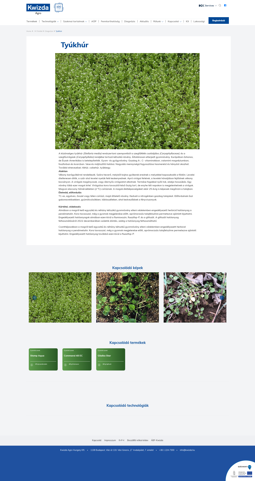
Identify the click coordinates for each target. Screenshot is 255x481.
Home (28, 31)
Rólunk (157, 21)
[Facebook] (225, 5)
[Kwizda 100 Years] (59, 7)
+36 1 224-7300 (166, 450)
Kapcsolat (173, 21)
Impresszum (110, 440)
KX (187, 21)
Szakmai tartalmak (73, 21)
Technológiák (49, 21)
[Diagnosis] (60, 297)
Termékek (31, 21)
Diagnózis (129, 21)
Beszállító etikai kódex (137, 440)
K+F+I (121, 440)
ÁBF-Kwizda (157, 440)
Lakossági (199, 21)
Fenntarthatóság (110, 21)
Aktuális (144, 21)
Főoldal (39, 31)
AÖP (93, 21)
